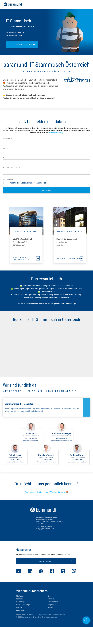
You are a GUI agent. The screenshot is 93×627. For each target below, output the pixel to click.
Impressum (20, 615)
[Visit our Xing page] (63, 571)
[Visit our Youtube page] (18, 571)
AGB (38, 615)
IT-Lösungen (20, 602)
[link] (16, 4)
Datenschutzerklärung (55, 133)
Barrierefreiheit (46, 615)
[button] (88, 4)
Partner (19, 608)
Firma (9, 158)
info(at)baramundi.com (45, 529)
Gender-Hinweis (59, 615)
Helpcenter (52, 605)
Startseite (19, 596)
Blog (49, 596)
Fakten (50, 608)
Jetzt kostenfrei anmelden (21, 44)
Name (9, 148)
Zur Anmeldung (46, 561)
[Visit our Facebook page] (52, 571)
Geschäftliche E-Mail (15, 168)
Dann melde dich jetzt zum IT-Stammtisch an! (45, 492)
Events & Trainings (23, 605)
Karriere (51, 599)
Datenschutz (30, 615)
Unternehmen (53, 602)
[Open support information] (86, 620)
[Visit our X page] (41, 571)
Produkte (19, 599)
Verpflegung (8, 179)
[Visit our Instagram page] (74, 571)
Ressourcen (20, 610)
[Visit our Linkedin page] (30, 571)
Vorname (11, 139)
